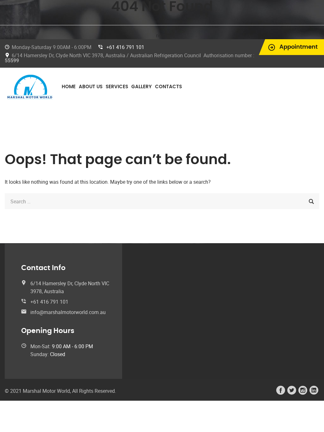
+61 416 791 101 (125, 47)
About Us (91, 86)
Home (69, 86)
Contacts (168, 86)
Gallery (141, 86)
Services (117, 86)
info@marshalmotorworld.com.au (68, 312)
